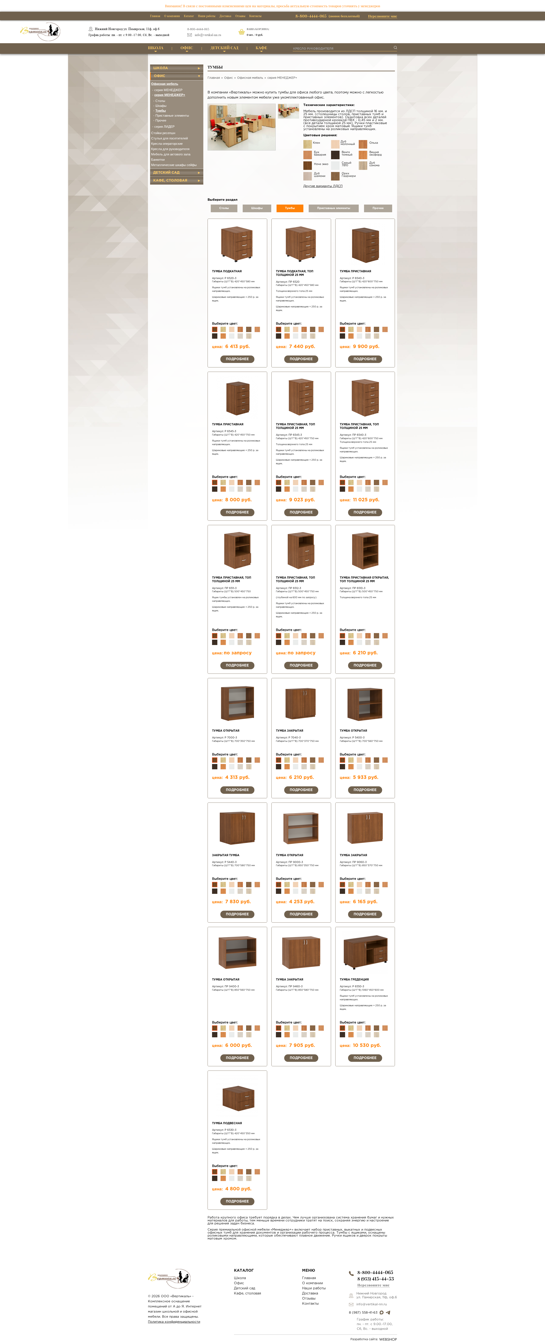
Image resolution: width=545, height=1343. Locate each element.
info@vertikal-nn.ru (208, 35)
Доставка (225, 16)
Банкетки (158, 159)
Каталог (189, 16)
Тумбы (160, 110)
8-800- (375, 1272)
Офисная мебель (164, 84)
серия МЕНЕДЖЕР (168, 90)
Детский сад (224, 47)
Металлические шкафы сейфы (174, 165)
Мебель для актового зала (170, 154)
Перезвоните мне (382, 16)
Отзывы (240, 16)
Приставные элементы (172, 115)
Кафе (261, 47)
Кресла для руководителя (170, 149)
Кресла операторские (167, 143)
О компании (172, 16)
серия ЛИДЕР (164, 126)
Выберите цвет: (225, 323)
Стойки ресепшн (163, 133)
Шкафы (160, 105)
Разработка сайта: (364, 1339)
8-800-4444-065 (198, 29)
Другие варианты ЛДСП (323, 186)
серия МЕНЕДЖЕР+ (169, 95)
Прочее (160, 120)
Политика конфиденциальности (174, 1321)
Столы (160, 101)
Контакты (255, 16)
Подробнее (237, 359)
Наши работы (206, 16)
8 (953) (375, 1278)
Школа (155, 47)
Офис (187, 47)
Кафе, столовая (170, 180)
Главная (155, 16)
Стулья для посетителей (169, 138)
